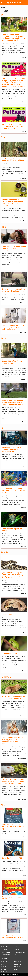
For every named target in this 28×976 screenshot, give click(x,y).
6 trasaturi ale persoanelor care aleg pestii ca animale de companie (13, 490)
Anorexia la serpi (8, 615)
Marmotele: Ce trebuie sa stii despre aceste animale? (13, 697)
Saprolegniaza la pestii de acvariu (12, 530)
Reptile (4, 552)
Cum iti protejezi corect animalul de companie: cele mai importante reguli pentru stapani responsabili (13, 37)
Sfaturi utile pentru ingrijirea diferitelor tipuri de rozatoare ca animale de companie (13, 781)
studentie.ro (17, 964)
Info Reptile (23, 593)
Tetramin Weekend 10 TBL (12, 858)
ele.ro (2, 964)
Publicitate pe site (20, 952)
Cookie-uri (4, 949)
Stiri (3, 14)
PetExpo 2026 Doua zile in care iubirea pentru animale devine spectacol (12, 126)
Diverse (24, 57)
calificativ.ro (17, 961)
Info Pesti (23, 467)
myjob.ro (3, 969)
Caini (3, 137)
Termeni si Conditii (6, 952)
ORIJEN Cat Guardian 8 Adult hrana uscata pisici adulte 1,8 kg (13, 827)
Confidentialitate (5, 954)
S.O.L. (16, 954)
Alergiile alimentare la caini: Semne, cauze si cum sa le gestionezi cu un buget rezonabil (13, 202)
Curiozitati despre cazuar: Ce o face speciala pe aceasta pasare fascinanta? (13, 362)
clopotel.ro (4, 971)
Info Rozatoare (22, 716)
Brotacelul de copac (10, 653)
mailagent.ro (17, 966)
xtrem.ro (3, 966)
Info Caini (23, 178)
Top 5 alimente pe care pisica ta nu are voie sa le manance (13, 290)
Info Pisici (23, 302)
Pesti (3, 428)
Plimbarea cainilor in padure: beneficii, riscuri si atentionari (13, 160)
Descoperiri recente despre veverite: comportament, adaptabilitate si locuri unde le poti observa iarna (13, 740)
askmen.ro (4, 961)
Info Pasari (23, 379)
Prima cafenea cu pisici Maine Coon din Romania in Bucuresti (14, 248)
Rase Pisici (23, 267)
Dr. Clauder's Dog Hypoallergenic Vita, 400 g (12, 936)
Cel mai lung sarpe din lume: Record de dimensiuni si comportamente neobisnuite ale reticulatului (13, 575)
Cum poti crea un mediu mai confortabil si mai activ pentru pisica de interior (13, 327)
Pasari (4, 338)
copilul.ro (16, 969)
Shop (3, 805)
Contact (17, 949)
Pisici (3, 227)
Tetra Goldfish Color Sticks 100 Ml (12, 898)
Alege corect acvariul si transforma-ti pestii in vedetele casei (11, 449)
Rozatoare (6, 677)
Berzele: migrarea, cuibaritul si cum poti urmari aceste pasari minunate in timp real (13, 402)
